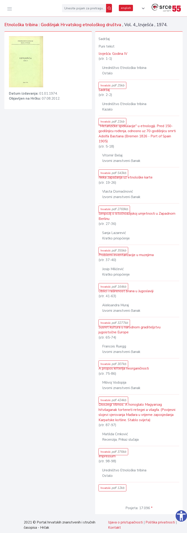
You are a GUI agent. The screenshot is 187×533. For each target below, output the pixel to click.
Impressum (107, 456)
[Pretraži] (109, 8)
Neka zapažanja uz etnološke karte (126, 177)
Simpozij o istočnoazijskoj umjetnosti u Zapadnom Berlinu (137, 216)
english (126, 8)
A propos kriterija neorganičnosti (124, 368)
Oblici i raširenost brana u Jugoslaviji (126, 291)
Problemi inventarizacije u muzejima (126, 255)
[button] (142, 8)
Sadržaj (104, 90)
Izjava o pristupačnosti (125, 522)
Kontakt (114, 527)
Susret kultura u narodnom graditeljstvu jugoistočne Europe (130, 330)
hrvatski (112, 85)
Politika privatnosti (160, 522)
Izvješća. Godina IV (113, 53)
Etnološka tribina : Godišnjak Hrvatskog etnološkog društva (63, 25)
